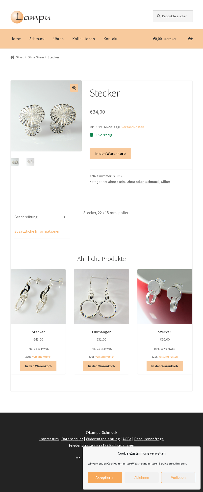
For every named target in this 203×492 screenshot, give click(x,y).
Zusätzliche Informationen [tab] (37, 231)
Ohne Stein (35, 57)
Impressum (49, 438)
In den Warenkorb (110, 153)
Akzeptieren (105, 477)
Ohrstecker (135, 181)
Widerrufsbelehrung (103, 438)
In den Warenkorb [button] (38, 366)
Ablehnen (141, 477)
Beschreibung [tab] (26, 216)
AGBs (127, 438)
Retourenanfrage (149, 438)
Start (20, 57)
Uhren (58, 38)
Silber (165, 181)
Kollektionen (83, 38)
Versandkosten (133, 127)
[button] (74, 88)
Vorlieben (178, 477)
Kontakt (110, 38)
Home (15, 38)
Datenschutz (72, 438)
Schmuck (37, 38)
